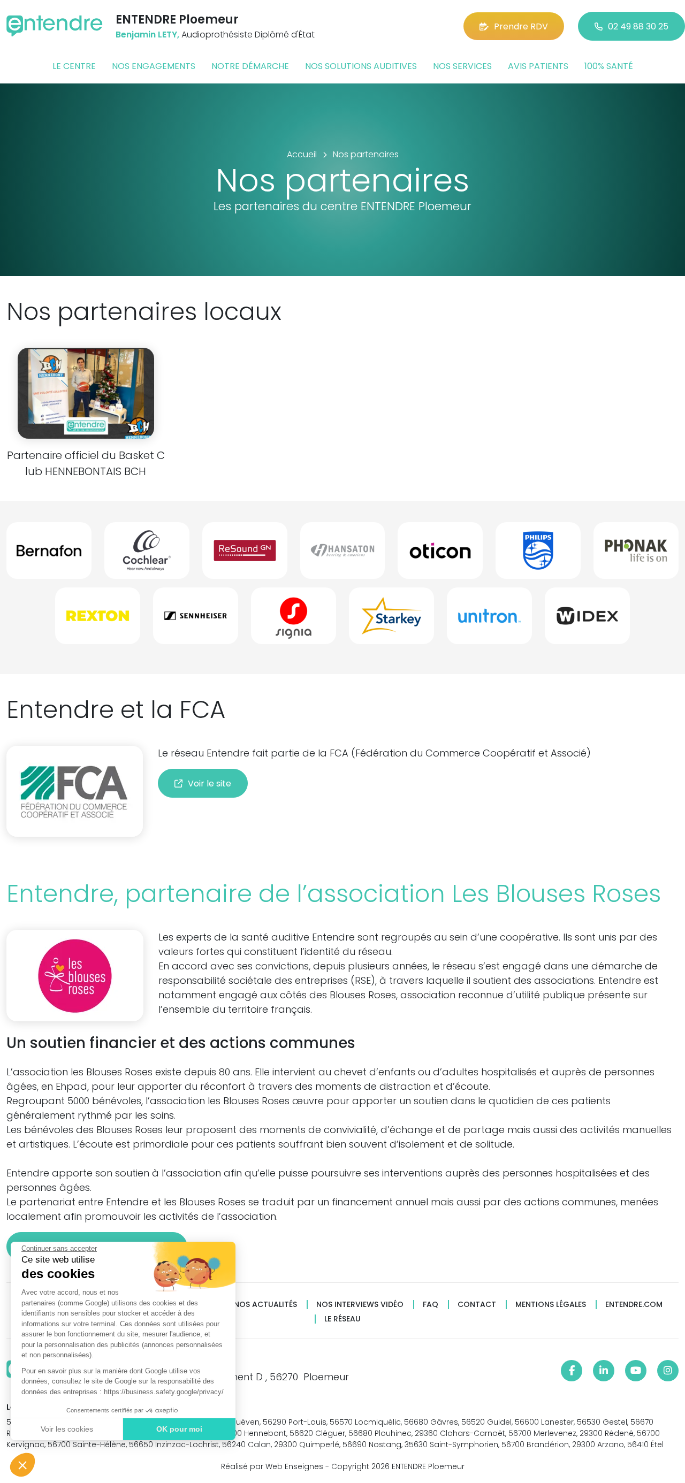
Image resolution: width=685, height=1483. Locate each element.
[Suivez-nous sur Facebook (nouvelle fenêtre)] (571, 1370)
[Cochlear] (146, 554)
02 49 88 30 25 (638, 26)
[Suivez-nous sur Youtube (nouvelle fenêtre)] (635, 1370)
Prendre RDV (521, 26)
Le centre (74, 66)
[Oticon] (440, 554)
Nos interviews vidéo (360, 1304)
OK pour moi (179, 1429)
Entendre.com (634, 1304)
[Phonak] (636, 554)
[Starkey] (391, 620)
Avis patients (538, 66)
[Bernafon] (49, 554)
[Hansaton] (342, 554)
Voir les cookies (67, 1429)
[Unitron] (489, 620)
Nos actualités (265, 1304)
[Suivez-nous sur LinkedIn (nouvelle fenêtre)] (603, 1370)
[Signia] (293, 620)
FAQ (430, 1304)
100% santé (608, 66)
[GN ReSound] (244, 554)
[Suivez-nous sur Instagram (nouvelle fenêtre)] (668, 1370)
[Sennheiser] (195, 620)
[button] (22, 1465)
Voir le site (209, 783)
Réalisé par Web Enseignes (272, 1466)
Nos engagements (153, 66)
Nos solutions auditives (361, 66)
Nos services (462, 66)
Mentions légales (550, 1304)
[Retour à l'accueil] (54, 26)
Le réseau (342, 1319)
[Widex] (587, 620)
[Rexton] (97, 620)
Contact (477, 1304)
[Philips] (538, 554)
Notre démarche (250, 66)
